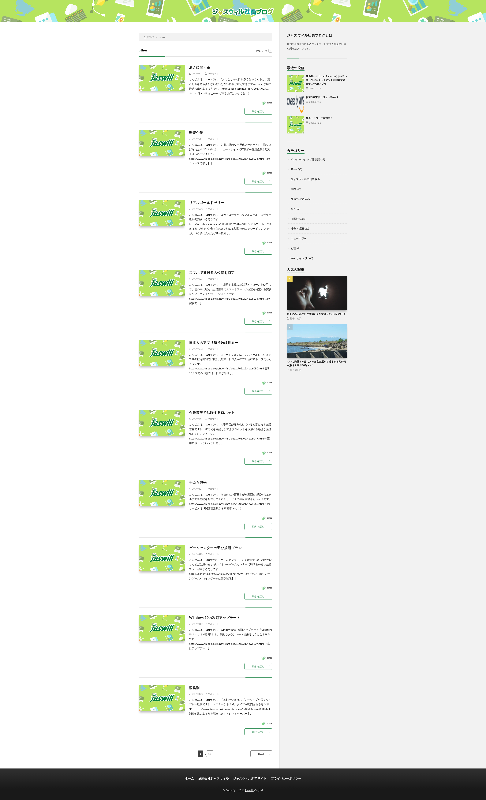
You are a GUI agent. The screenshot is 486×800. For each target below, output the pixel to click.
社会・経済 (297, 228)
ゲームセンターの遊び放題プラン (215, 548)
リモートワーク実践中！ (319, 118)
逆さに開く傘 (199, 67)
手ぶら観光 (198, 482)
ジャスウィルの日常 (303, 179)
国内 (293, 189)
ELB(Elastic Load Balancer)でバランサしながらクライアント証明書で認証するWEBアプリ (326, 80)
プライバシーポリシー (286, 778)
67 (209, 753)
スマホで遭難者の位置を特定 (212, 272)
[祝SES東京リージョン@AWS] (295, 104)
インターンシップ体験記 (305, 159)
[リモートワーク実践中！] (295, 124)
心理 (293, 248)
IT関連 (295, 218)
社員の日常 (297, 198)
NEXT (261, 753)
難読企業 (196, 132)
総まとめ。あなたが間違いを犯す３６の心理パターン (316, 313)
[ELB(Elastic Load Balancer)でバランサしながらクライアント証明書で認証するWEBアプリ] (295, 83)
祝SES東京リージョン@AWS (322, 97)
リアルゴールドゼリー (206, 202)
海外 (293, 208)
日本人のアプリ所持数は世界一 (213, 342)
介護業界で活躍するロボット (212, 412)
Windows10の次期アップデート (214, 617)
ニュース (296, 238)
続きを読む (258, 111)
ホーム (189, 778)
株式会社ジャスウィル (213, 778)
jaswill (249, 790)
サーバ (295, 169)
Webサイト (213, 73)
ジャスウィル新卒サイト (250, 778)
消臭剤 (194, 688)
